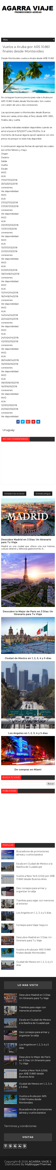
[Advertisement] (28, 25)
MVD (3, 172)
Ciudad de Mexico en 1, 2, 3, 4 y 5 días (28, 658)
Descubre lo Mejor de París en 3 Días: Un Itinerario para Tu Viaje (28, 613)
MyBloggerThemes (38, 1164)
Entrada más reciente (14, 493)
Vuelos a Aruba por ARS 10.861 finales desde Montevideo (33, 1099)
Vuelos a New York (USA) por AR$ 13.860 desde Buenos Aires (33, 1073)
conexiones (6, 187)
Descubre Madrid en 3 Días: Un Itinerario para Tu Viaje (26, 541)
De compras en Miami (28, 769)
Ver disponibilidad (9, 191)
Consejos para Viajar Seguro (32, 925)
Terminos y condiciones (20, 1126)
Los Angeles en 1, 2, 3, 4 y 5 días (28, 733)
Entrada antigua (43, 493)
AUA (3, 176)
